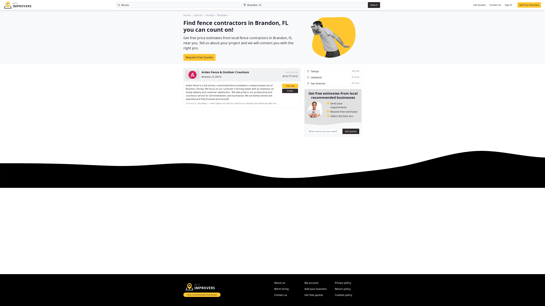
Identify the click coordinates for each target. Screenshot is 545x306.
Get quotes (351, 131)
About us (279, 282)
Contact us (280, 295)
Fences (198, 15)
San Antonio (334, 83)
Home (187, 15)
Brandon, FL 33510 (211, 76)
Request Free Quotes (199, 57)
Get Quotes (479, 5)
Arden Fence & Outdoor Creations (225, 72)
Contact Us (495, 5)
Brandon (222, 15)
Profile (290, 91)
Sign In (508, 5)
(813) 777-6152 (290, 76)
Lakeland (334, 77)
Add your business (315, 289)
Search (374, 5)
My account (311, 282)
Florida (210, 15)
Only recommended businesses (202, 294)
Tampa (334, 71)
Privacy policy (343, 282)
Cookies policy (343, 295)
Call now (290, 86)
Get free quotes (313, 295)
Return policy (343, 289)
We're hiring (281, 289)
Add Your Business (529, 5)
